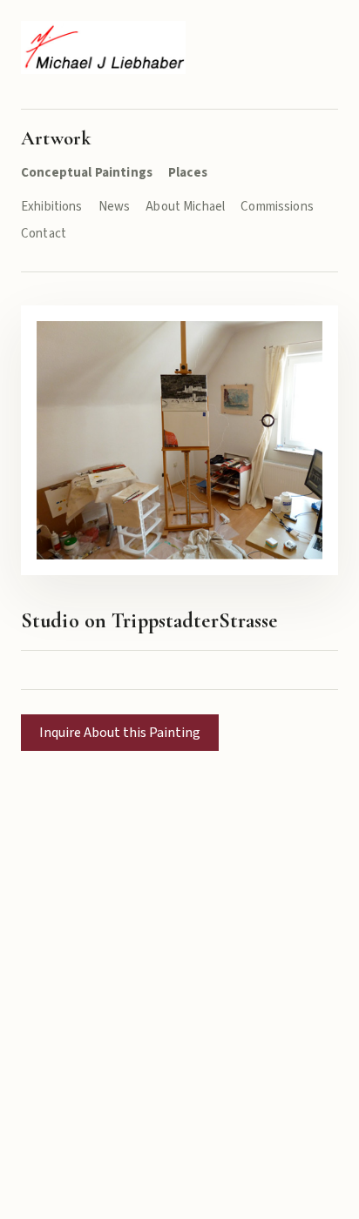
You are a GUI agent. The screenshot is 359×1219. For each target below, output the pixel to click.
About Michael (185, 207)
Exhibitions (52, 207)
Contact (43, 233)
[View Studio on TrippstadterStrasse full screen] (179, 439)
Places (187, 173)
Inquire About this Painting (119, 732)
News (114, 207)
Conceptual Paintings (86, 173)
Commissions (277, 207)
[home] (103, 47)
